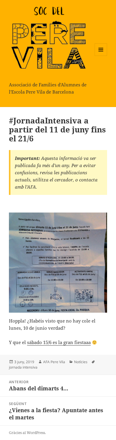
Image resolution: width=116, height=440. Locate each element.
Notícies (80, 361)
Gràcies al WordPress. (27, 432)
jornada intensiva (23, 367)
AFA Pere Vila (54, 361)
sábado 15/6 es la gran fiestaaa (59, 342)
